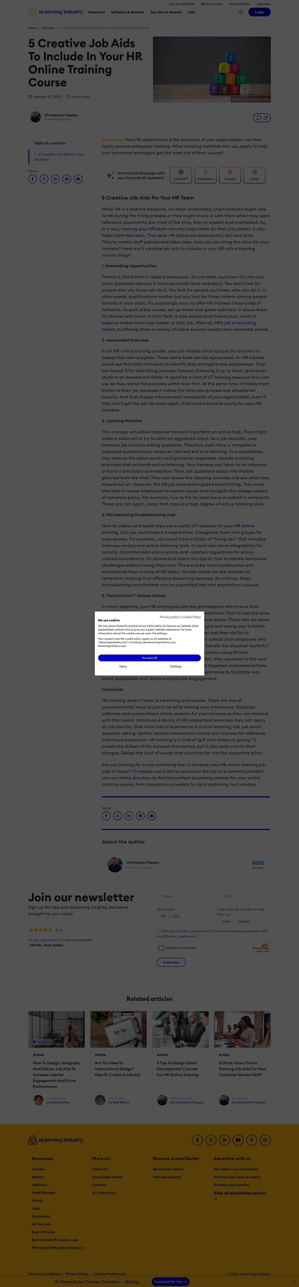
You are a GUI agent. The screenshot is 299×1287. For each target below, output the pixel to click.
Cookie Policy (191, 617)
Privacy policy (170, 617)
